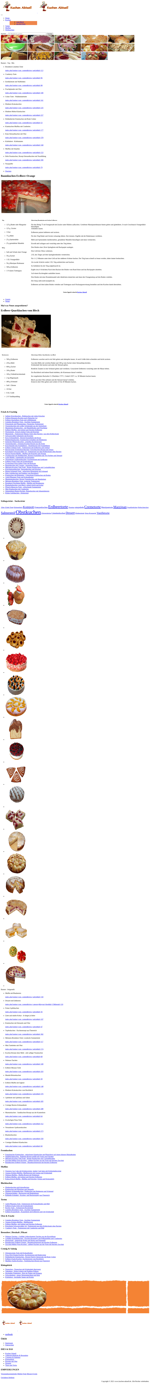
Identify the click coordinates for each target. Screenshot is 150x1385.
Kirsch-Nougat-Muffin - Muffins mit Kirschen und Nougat (25, 453)
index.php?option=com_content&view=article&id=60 (23, 1146)
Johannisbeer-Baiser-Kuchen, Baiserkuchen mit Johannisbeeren (27, 491)
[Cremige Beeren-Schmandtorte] (16, 762)
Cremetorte (92, 507)
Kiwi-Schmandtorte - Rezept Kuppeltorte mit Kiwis (23, 438)
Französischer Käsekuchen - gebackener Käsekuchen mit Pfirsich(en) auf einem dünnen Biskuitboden (40, 1155)
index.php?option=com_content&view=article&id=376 (24, 1094)
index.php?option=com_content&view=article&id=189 (24, 1064)
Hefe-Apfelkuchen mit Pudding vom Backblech (21, 473)
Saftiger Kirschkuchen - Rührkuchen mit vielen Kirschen (25, 416)
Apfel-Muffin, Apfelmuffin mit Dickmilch (19, 457)
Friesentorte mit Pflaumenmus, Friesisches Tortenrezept (24, 424)
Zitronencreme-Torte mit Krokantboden (19, 1253)
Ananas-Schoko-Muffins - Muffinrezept (19, 1222)
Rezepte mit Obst (11, 1361)
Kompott (28, 507)
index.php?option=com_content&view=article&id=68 (23, 1057)
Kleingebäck (18, 507)
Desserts (8, 1363)
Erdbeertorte (58, 507)
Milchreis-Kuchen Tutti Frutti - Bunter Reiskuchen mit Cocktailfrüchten (30, 467)
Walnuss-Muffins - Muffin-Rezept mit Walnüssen (22, 1175)
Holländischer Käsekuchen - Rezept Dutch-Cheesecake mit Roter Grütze (30, 1257)
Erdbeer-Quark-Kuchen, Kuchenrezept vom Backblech (24, 1259)
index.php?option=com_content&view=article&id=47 (23, 1027)
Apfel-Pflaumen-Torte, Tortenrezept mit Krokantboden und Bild (27, 1204)
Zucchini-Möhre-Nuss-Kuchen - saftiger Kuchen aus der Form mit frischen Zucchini (34, 1160)
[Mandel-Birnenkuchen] (16, 851)
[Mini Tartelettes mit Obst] (16, 963)
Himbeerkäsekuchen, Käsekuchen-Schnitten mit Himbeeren (26, 440)
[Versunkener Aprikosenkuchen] (16, 717)
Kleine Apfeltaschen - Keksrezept (17, 493)
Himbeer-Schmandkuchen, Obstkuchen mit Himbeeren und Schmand (29, 1191)
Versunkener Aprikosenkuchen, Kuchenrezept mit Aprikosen (26, 459)
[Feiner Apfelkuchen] (16, 874)
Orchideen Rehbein (7, 1378)
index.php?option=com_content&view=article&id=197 (24, 1019)
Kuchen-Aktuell (82, 292)
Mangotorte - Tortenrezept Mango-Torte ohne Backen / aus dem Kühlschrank (32, 434)
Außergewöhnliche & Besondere (16, 1355)
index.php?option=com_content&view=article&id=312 (24, 1124)
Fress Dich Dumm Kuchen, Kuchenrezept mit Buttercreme (25, 1255)
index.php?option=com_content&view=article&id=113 (24, 70)
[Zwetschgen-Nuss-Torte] (16, 538)
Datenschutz (9, 1345)
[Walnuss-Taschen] (16, 784)
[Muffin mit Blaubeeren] (16, 560)
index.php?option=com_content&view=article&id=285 (24, 1101)
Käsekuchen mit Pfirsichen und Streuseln (19, 1189)
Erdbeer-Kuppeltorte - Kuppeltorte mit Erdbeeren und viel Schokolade (29, 1212)
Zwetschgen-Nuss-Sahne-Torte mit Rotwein (20, 463)
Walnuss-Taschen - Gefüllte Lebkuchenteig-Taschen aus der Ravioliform (30, 1236)
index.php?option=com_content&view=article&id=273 (24, 1131)
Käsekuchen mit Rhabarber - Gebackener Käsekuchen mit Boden (28, 475)
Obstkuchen (28, 512)
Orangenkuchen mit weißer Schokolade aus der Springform (25, 426)
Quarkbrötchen (132, 507)
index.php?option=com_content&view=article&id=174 (24, 1049)
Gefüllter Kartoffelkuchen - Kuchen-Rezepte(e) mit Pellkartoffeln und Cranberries (33, 1238)
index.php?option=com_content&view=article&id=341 (24, 100)
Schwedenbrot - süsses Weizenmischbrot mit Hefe (22, 1275)
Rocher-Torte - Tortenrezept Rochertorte (19, 1208)
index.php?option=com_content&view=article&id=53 (23, 123)
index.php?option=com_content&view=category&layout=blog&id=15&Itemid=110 (34, 1004)
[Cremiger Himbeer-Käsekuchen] (16, 986)
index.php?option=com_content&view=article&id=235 (24, 108)
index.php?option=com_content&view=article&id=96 (23, 78)
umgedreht (79, 507)
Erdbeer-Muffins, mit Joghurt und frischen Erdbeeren (23, 430)
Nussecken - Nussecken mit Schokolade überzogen (23, 1269)
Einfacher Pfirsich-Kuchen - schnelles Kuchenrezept (23, 442)
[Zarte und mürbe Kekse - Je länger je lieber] (16, 650)
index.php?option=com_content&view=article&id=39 (23, 1079)
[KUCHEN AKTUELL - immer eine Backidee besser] (37, 12)
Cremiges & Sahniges (12, 1357)
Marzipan (120, 507)
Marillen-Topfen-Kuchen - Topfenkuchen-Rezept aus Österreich (27, 1261)
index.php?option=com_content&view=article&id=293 (24, 1071)
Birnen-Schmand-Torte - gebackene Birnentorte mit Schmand (26, 471)
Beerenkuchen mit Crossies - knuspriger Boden (21, 465)
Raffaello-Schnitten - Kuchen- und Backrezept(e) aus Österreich (27, 1195)
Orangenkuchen (41, 507)
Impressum (9, 1343)
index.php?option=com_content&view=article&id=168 (24, 145)
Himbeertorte (79, 513)
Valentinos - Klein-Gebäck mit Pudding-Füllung (22, 1271)
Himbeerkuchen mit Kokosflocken (17, 1187)
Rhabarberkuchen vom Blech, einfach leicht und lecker (24, 485)
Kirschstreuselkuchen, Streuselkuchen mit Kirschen (23, 469)
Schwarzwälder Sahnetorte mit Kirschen (19, 436)
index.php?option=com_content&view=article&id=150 (24, 997)
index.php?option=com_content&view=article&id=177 (24, 130)
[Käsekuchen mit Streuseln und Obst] (16, 919)
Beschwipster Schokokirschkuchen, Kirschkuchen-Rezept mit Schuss (29, 450)
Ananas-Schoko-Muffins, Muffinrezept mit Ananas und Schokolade (28, 1173)
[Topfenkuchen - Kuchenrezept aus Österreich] (16, 941)
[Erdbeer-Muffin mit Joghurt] (16, 605)
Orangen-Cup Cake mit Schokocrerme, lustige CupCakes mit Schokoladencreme (33, 1171)
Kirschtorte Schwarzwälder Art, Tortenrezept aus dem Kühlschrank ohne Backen (33, 452)
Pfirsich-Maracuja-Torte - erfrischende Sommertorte (23, 487)
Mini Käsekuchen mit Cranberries (17, 489)
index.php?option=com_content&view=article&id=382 (24, 1034)
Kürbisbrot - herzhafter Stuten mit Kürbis (19, 1277)
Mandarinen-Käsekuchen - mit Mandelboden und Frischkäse (26, 428)
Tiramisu (71, 507)
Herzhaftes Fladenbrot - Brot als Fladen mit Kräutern (23, 1273)
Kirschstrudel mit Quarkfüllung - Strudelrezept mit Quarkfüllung (27, 446)
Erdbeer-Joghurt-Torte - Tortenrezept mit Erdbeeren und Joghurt (27, 448)
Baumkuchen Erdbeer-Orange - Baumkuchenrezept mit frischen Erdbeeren (31, 1162)
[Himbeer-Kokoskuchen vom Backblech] (16, 829)
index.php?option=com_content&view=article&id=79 (23, 167)
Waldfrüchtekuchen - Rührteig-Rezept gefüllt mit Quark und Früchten (29, 1156)
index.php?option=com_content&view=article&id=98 (23, 85)
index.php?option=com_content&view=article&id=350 (24, 1139)
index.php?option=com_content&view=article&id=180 (24, 93)
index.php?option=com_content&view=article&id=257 (24, 115)
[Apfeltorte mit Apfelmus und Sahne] (16, 807)
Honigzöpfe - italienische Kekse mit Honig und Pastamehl (25, 1240)
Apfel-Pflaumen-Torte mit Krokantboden (19, 477)
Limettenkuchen (58, 513)
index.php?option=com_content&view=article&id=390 (24, 160)
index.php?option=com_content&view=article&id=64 (23, 1116)
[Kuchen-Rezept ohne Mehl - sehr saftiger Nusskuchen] (16, 583)
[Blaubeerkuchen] (16, 896)
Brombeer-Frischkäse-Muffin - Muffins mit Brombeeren (24, 483)
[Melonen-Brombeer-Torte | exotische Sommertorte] (16, 695)
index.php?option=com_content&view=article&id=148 (24, 1086)
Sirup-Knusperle (90, 513)
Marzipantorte (107, 507)
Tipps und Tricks (11, 1365)
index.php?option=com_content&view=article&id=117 (24, 1042)
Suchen (49, 34)
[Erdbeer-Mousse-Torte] (16, 672)
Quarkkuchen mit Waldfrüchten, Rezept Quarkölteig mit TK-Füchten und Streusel (33, 455)
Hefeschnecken (143, 507)
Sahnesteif (8, 513)
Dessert (70, 513)
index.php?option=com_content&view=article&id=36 (23, 1012)
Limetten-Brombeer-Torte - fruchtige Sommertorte (22, 422)
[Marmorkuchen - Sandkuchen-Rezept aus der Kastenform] (16, 739)
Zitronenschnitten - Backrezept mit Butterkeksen (22, 1193)
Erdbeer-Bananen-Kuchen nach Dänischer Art (21, 418)
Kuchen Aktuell (10, 1353)
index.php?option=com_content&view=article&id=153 (24, 152)
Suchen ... (4, 34)
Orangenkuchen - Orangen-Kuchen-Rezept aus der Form (25, 444)
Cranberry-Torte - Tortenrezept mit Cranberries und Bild (24, 1228)
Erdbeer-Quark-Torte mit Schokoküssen (19, 461)
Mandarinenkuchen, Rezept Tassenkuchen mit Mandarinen (25, 479)
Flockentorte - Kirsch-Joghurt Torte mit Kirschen (22, 432)
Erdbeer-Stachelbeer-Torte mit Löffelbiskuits (20, 420)
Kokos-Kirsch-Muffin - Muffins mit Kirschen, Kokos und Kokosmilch (29, 1179)
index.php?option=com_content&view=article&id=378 (24, 138)
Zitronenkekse (46, 513)
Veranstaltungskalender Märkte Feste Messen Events (19, 1374)
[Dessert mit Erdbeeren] (16, 628)
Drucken (8, 171)
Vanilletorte (103, 512)
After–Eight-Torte (7, 507)
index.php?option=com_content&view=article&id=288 (24, 1109)
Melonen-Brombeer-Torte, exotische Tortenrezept (22, 481)
